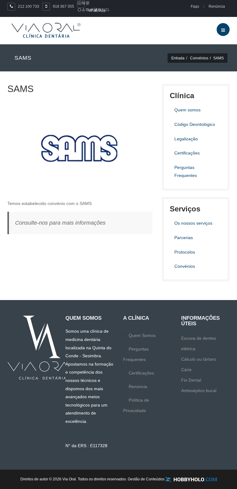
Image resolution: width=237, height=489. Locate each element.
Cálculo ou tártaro (198, 359)
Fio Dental (191, 380)
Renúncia (138, 386)
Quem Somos (142, 335)
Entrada (178, 58)
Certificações (141, 373)
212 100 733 (28, 6)
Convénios (199, 58)
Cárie (186, 369)
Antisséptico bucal (198, 390)
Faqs (195, 6)
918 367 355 (63, 6)
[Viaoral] (46, 30)
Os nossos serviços (193, 223)
